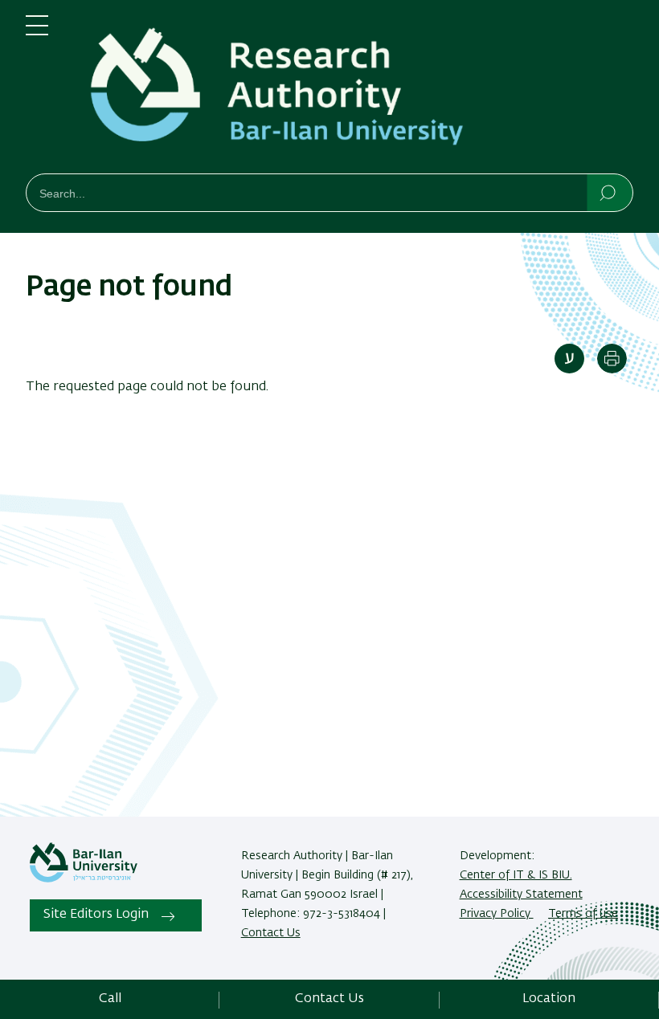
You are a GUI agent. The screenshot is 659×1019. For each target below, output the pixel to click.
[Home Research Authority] (353, 89)
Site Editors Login (96, 914)
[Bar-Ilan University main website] (83, 879)
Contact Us (271, 933)
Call (110, 999)
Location (548, 999)
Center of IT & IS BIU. (516, 875)
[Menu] (37, 32)
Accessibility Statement (521, 894)
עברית (569, 358)
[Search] (608, 192)
